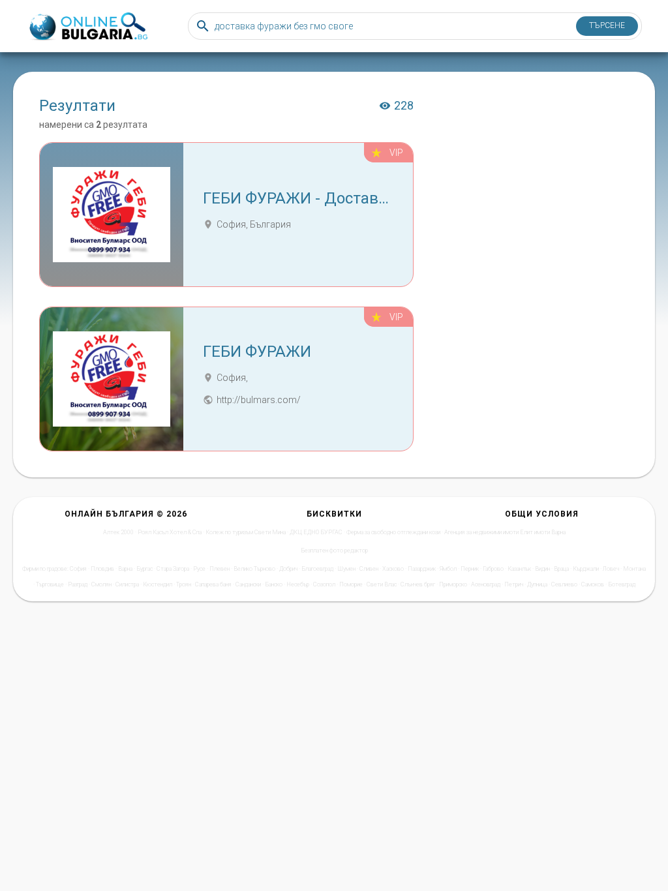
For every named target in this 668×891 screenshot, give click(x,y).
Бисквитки (334, 514)
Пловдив (102, 569)
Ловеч (611, 569)
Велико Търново (254, 569)
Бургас (144, 569)
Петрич (513, 584)
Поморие (351, 584)
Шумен (346, 569)
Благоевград (317, 569)
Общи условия (542, 514)
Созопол (324, 584)
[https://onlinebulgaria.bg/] (87, 26)
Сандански (248, 584)
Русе (199, 569)
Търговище (50, 584)
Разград (77, 584)
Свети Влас (382, 584)
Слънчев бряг (418, 584)
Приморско (453, 584)
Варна (125, 569)
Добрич (288, 569)
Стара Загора (173, 569)
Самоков (592, 584)
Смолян (101, 584)
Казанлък (519, 569)
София (78, 569)
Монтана (634, 569)
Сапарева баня (213, 584)
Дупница (537, 584)
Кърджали (586, 569)
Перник (470, 569)
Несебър (297, 584)
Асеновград (485, 584)
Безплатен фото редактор (334, 550)
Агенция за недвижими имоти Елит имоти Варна (505, 532)
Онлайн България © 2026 (126, 514)
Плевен (219, 569)
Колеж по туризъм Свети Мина (245, 532)
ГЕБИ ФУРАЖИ (257, 351)
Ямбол (448, 569)
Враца (561, 569)
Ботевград (621, 584)
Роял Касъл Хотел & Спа (170, 532)
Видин (542, 569)
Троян (183, 584)
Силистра (127, 584)
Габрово (493, 569)
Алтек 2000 (118, 532)
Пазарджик (422, 569)
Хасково (393, 569)
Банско (273, 584)
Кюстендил (157, 584)
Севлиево (564, 584)
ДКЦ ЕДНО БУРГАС (316, 532)
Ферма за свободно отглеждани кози (393, 532)
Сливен (368, 569)
